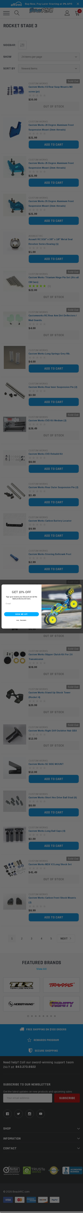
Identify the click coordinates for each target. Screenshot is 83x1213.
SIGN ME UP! (21, 614)
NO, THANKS (21, 620)
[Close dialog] (79, 586)
